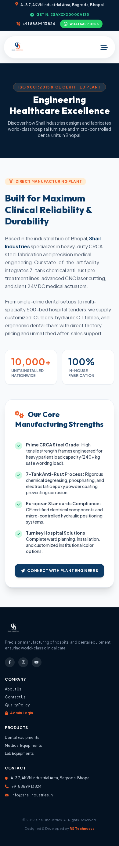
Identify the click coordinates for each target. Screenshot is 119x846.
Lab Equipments (19, 753)
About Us (13, 689)
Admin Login (21, 713)
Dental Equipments (22, 737)
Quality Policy (17, 705)
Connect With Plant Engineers (62, 570)
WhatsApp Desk (84, 24)
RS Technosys (82, 828)
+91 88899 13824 (39, 23)
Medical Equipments (23, 745)
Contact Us (15, 697)
